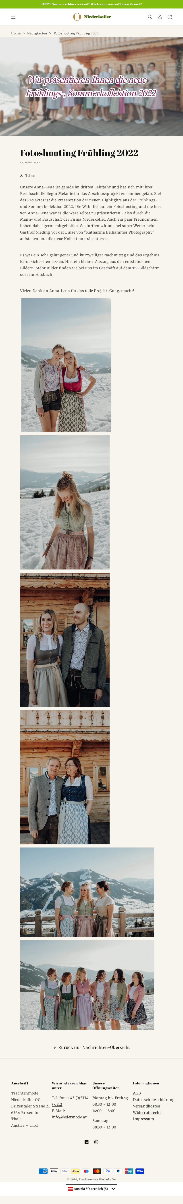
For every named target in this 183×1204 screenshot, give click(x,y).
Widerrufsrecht (147, 1112)
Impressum (143, 1119)
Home (16, 33)
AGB (137, 1093)
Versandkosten (146, 1106)
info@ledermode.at (69, 1117)
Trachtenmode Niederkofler (97, 1179)
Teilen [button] (30, 176)
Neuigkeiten (37, 33)
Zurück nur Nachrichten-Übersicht (94, 1047)
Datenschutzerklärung (154, 1099)
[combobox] (91, 1188)
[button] (13, 17)
